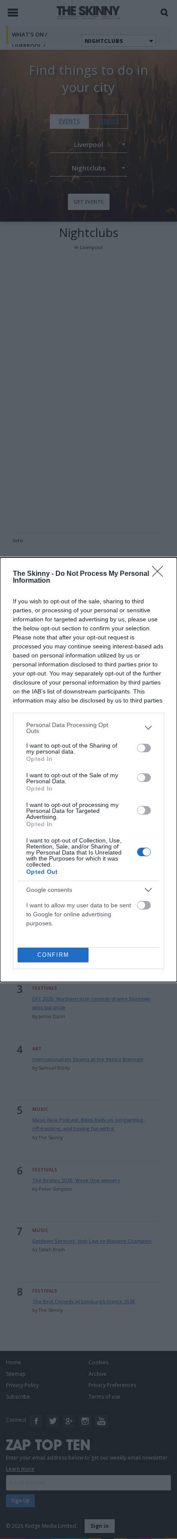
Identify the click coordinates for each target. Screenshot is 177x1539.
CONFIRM (53, 955)
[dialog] (88, 769)
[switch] (144, 748)
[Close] (160, 574)
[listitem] (88, 728)
